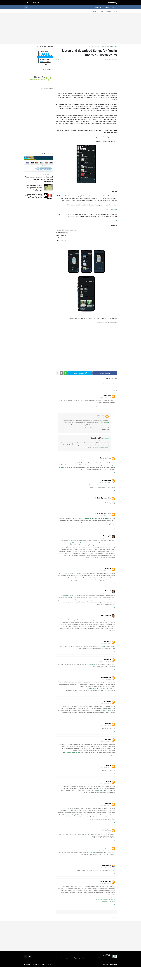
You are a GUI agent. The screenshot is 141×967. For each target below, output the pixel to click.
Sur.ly (41, 61)
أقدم (58, 917)
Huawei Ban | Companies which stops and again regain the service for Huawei (33, 195)
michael (108, 568)
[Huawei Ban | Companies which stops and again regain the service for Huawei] (48, 196)
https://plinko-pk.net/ (72, 595)
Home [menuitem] (114, 7)
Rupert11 (107, 701)
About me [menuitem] (98, 7)
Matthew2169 (106, 677)
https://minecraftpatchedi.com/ (71, 752)
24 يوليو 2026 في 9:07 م (105, 883)
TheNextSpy (112, 2)
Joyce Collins (100, 415)
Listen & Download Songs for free (99, 46)
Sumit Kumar (106, 395)
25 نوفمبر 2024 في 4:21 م (105, 500)
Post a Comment (86, 912)
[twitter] (27, 3)
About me (108, 11)
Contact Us (36, 964)
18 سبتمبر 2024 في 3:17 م (105, 460)
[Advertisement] (70, 28)
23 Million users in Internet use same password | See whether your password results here (34, 187)
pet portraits (65, 485)
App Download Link (111, 209)
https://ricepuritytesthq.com (102, 790)
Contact (101, 11)
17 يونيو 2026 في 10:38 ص (105, 850)
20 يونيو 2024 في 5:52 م (105, 398)
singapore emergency (108, 901)
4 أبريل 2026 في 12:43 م (106, 679)
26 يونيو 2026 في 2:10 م (105, 868)
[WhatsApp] (65, 373)
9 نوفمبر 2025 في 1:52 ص (105, 538)
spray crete (111, 897)
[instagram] (24, 3)
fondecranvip (106, 865)
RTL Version (27, 964)
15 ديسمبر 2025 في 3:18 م (105, 571)
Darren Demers (105, 881)
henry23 (108, 803)
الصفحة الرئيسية (113, 46)
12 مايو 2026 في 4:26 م (106, 741)
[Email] (61, 373)
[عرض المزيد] (57, 373)
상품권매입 (94, 852)
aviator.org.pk (65, 573)
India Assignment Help (103, 497)
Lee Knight (107, 535)
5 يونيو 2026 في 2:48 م (106, 832)
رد (114, 410)
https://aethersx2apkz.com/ (106, 710)
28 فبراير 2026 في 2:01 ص (105, 617)
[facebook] (30, 3)
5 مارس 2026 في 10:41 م (105, 661)
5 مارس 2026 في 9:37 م (106, 643)
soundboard (99, 447)
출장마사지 (91, 664)
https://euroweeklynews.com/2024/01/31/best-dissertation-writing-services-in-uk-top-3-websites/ (87, 466)
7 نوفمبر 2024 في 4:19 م (105, 482)
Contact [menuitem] (106, 7)
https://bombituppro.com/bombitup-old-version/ (101, 688)
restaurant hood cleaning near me (105, 899)
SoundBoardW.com (97, 438)
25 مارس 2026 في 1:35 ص (98, 418)
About (43, 964)
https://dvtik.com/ (82, 815)
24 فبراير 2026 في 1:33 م (105, 593)
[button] (26, 7)
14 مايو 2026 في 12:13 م (105, 783)
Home (115, 11)
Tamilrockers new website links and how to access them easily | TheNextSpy (39, 179)
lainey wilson (106, 480)
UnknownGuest (105, 457)
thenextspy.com (44, 57)
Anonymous (107, 641)
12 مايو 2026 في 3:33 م (106, 703)
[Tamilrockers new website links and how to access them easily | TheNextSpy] (38, 164)
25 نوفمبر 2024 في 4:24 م (105, 516)
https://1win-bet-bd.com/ (76, 543)
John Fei (108, 590)
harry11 (108, 723)
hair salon (102, 646)
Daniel (108, 765)
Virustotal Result (112, 221)
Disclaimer (94, 11)
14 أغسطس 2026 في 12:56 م (98, 440)
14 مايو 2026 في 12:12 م (105, 768)
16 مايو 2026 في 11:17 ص (105, 806)
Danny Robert (106, 615)
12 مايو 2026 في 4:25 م (106, 726)
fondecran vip (111, 870)
